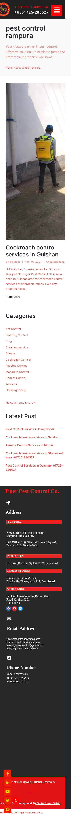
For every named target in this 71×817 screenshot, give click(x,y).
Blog (9, 341)
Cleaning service (17, 347)
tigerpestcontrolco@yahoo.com (23, 638)
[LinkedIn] (7, 782)
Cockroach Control (18, 359)
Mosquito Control (17, 372)
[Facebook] (8, 608)
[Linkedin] (20, 608)
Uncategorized (55, 261)
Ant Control (13, 329)
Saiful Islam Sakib (48, 803)
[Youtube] (14, 608)
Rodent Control (16, 378)
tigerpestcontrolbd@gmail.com (23, 642)
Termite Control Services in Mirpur (29, 445)
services (11, 384)
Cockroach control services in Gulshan (32, 251)
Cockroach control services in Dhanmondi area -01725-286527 (34, 455)
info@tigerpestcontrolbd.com (22, 648)
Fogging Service (16, 365)
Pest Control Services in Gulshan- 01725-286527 (34, 468)
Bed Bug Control (17, 335)
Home (9, 67)
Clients (10, 353)
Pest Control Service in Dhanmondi (30, 429)
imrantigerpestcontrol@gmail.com (25, 645)
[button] (56, 10)
